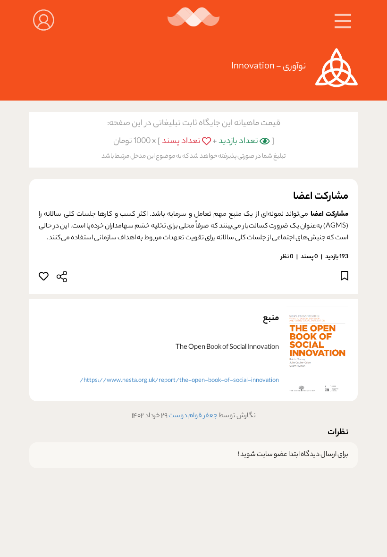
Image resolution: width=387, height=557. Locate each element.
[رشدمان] (194, 20)
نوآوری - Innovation (268, 66)
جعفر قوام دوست (193, 416)
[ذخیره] (344, 277)
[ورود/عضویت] (43, 19)
